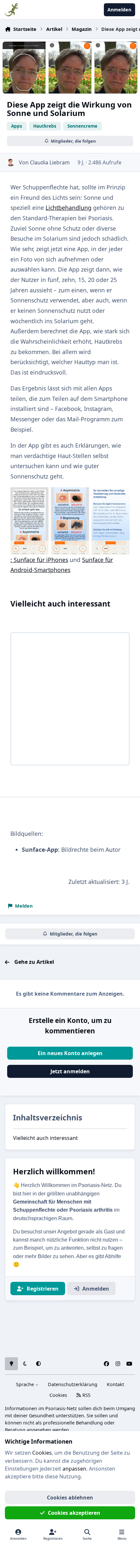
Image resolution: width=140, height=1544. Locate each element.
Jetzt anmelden (70, 1071)
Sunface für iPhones (41, 560)
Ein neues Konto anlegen (70, 1053)
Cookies (58, 1395)
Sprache (25, 1384)
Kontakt (115, 1384)
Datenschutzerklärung (72, 1384)
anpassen (74, 1468)
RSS (86, 1395)
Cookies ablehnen (70, 1497)
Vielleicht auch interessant (45, 1138)
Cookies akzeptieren (74, 1512)
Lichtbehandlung (68, 207)
